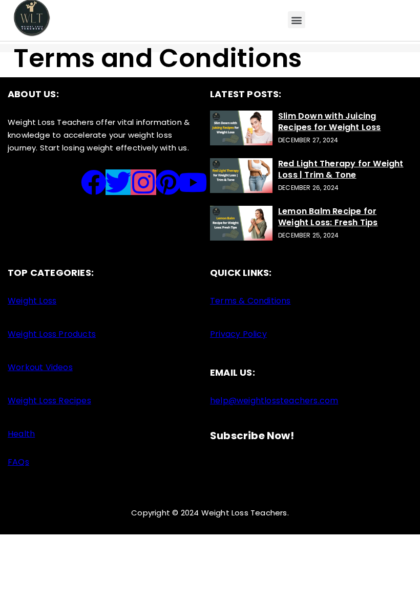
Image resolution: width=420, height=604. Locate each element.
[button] (296, 19)
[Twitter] (118, 182)
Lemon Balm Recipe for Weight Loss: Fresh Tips (328, 216)
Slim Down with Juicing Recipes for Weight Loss (329, 121)
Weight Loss (32, 301)
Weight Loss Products (52, 334)
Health (21, 434)
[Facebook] (94, 182)
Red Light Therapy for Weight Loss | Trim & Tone (341, 169)
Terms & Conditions (250, 301)
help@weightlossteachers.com (274, 400)
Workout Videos (40, 367)
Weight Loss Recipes (49, 400)
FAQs (18, 462)
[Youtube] (193, 182)
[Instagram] (143, 182)
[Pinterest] (168, 182)
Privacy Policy (238, 334)
